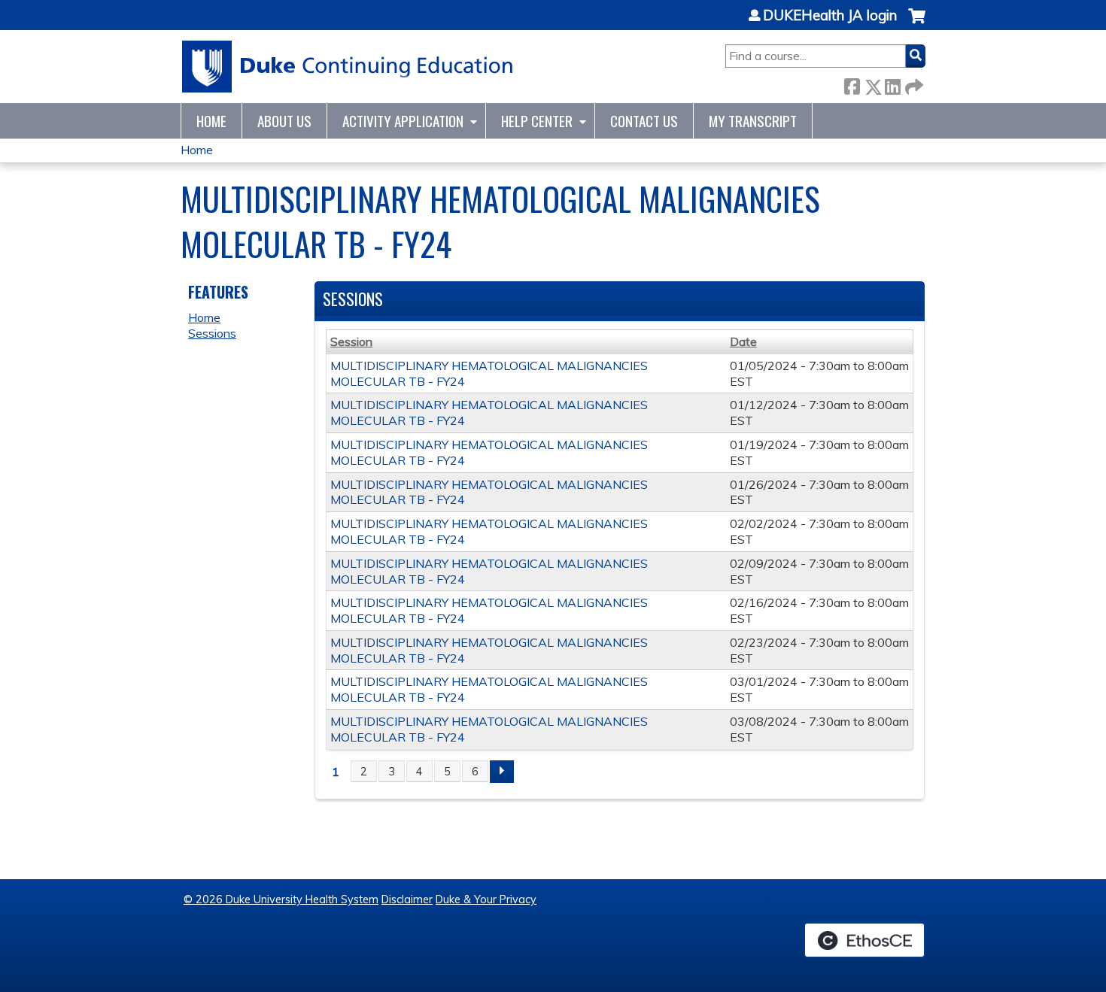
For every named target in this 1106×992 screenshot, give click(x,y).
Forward (912, 84)
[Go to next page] (502, 771)
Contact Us (644, 121)
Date (743, 341)
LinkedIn (892, 84)
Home (211, 121)
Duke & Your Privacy (486, 899)
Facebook (851, 84)
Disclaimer (407, 899)
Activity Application (402, 121)
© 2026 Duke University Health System (281, 899)
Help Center (537, 121)
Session (351, 341)
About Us (284, 121)
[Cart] (916, 23)
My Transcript (753, 121)
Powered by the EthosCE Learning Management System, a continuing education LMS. (864, 940)
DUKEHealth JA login (830, 16)
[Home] (348, 66)
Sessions (212, 333)
